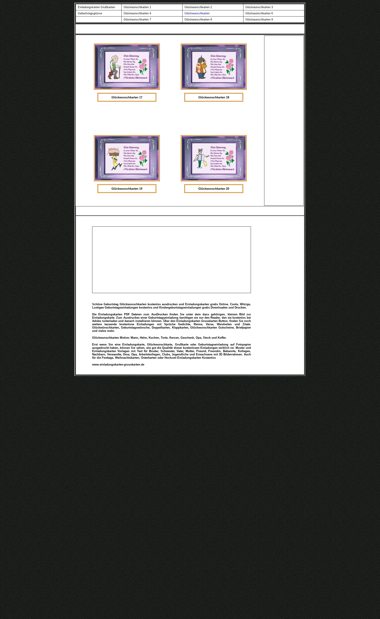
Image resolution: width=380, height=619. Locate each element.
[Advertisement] (176, 120)
